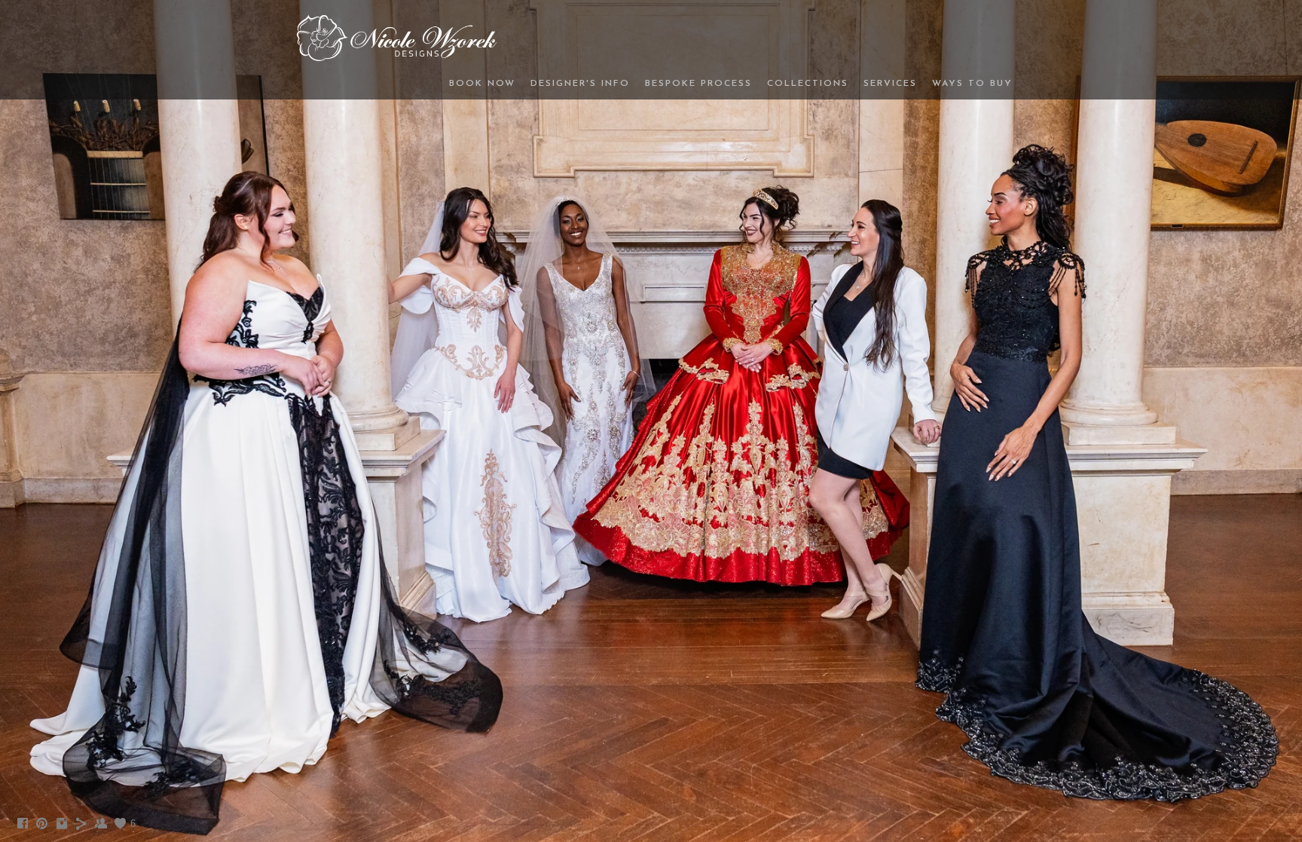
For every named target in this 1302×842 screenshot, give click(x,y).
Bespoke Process (698, 83)
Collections (807, 83)
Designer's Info (580, 83)
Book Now (482, 83)
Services (890, 83)
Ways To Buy (972, 83)
